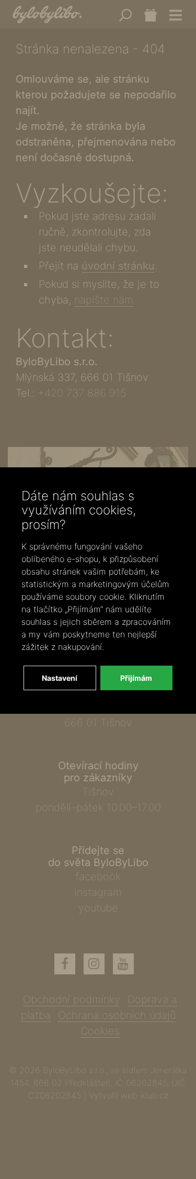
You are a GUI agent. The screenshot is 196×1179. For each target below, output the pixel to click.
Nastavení (59, 677)
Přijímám (136, 677)
